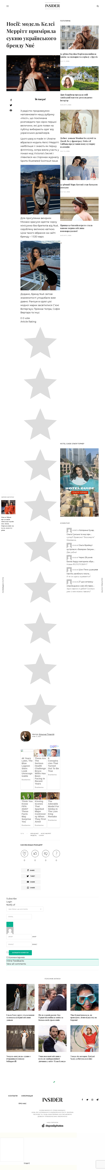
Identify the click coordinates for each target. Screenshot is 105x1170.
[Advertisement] (79, 342)
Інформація (27, 1096)
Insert (27, 1163)
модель (33, 835)
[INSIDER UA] (52, 6)
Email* (34, 944)
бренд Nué (34, 833)
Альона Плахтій (46, 734)
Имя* (34, 937)
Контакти (13, 1096)
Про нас (22, 1103)
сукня (41, 835)
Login (9, 902)
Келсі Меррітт (46, 833)
